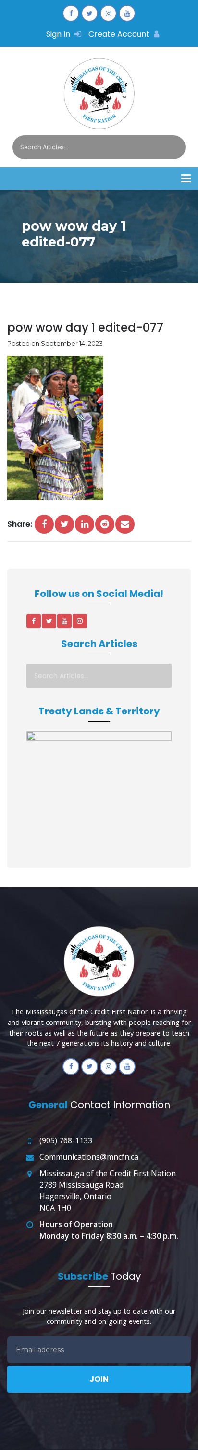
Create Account (119, 33)
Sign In (59, 33)
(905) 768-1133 (65, 1140)
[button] (186, 178)
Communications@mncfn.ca (88, 1157)
